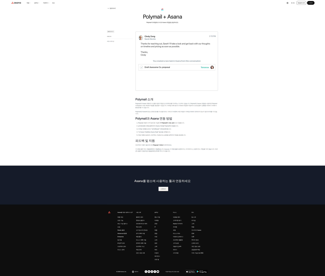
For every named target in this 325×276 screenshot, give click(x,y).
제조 (156, 249)
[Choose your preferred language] (287, 3)
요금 (53, 3)
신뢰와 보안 (195, 243)
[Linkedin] (149, 271)
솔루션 (36, 3)
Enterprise (120, 236)
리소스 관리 (121, 249)
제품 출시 (139, 236)
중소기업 (157, 217)
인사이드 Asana (196, 230)
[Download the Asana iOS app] (190, 271)
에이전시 (157, 256)
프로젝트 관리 (121, 246)
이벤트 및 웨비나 (178, 236)
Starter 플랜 (121, 230)
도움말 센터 (176, 217)
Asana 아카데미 (178, 223)
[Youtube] (157, 271)
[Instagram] (152, 271)
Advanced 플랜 (122, 233)
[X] (146, 271)
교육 (156, 246)
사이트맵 (175, 253)
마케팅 (157, 220)
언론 (193, 236)
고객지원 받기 (177, 220)
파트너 (175, 249)
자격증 (175, 227)
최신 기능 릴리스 (122, 223)
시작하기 (310, 3)
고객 (193, 223)
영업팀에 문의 (301, 3)
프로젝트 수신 (140, 246)
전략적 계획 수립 (141, 243)
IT (155, 227)
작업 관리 (139, 249)
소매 (156, 240)
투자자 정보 (195, 240)
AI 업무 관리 (121, 243)
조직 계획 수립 (140, 233)
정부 (156, 243)
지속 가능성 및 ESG (197, 253)
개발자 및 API (177, 246)
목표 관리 (139, 227)
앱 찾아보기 (113, 8)
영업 (156, 233)
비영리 (157, 253)
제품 (28, 3)
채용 (193, 227)
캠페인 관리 (139, 217)
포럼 (174, 230)
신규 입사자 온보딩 (142, 230)
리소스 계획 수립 (141, 240)
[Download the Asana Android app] (201, 271)
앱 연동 (119, 240)
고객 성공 (176, 243)
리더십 (194, 220)
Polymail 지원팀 (158, 145)
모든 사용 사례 (140, 253)
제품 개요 (120, 217)
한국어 (136, 271)
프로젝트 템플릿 (178, 240)
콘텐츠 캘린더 (140, 220)
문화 (193, 233)
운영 (156, 223)
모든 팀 (157, 259)
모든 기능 (120, 220)
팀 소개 (194, 217)
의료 (156, 236)
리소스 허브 (176, 233)
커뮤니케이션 (110, 41)
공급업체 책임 (196, 249)
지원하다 (45, 3)
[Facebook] (155, 271)
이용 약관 (167, 271)
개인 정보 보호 (196, 246)
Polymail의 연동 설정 (168, 123)
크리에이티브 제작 (141, 223)
